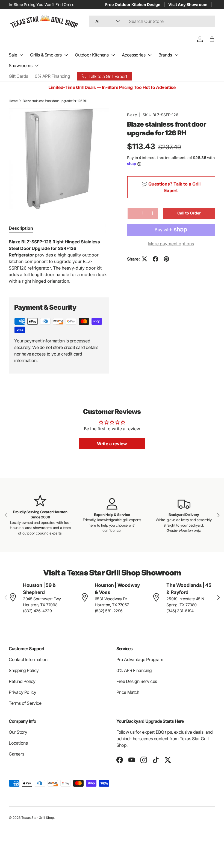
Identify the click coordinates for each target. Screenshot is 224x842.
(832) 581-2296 (109, 610)
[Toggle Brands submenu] (176, 55)
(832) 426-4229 (37, 610)
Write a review (112, 443)
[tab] (21, 228)
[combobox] (152, 21)
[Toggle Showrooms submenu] (36, 65)
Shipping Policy (24, 670)
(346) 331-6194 (179, 610)
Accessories (134, 55)
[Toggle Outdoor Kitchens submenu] (113, 55)
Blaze (132, 114)
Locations (18, 743)
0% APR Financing (52, 76)
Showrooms (20, 65)
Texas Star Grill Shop (37, 818)
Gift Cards (18, 76)
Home (13, 101)
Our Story (18, 732)
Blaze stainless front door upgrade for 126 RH (55, 101)
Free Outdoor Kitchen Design (132, 4)
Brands (165, 55)
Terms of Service (25, 703)
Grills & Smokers (46, 55)
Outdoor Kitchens (92, 55)
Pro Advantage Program (139, 659)
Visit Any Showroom (187, 4)
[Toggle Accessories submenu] (149, 55)
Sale (13, 55)
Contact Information (28, 659)
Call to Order (189, 213)
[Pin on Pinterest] (166, 258)
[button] (212, 39)
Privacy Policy (22, 692)
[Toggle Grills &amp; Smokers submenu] (66, 55)
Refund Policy (22, 681)
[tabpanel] (59, 261)
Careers (16, 754)
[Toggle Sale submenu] (21, 55)
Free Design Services (136, 681)
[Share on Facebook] (155, 258)
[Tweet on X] (144, 258)
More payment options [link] (171, 243)
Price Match (127, 692)
